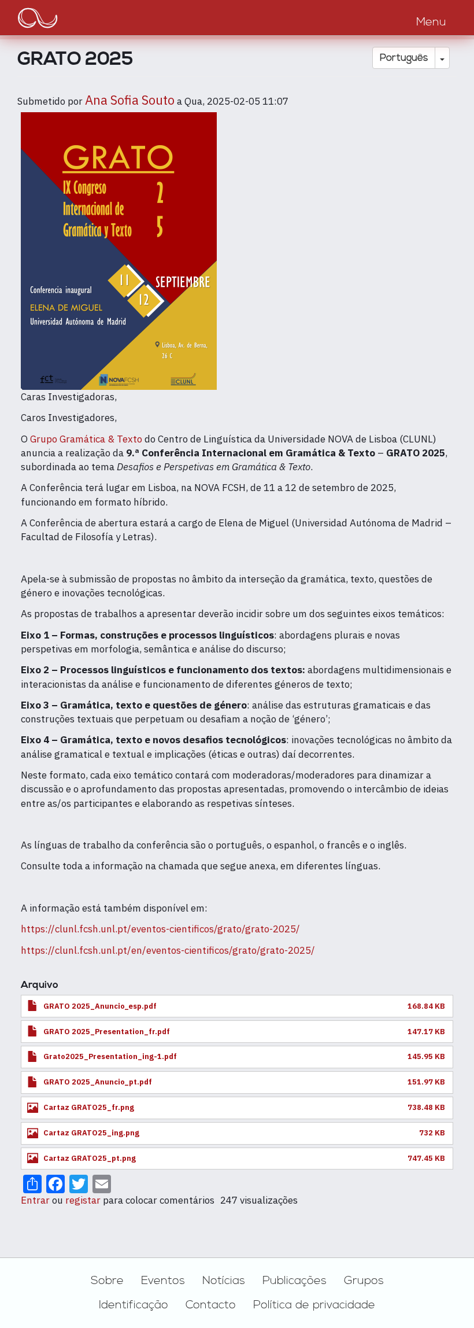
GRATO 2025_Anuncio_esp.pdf (100, 1006)
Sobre (107, 1280)
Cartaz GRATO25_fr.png (88, 1107)
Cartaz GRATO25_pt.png (89, 1158)
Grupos (364, 1280)
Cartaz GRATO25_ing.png (91, 1133)
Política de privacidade (314, 1304)
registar (83, 1200)
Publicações (294, 1280)
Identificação (133, 1304)
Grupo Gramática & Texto (86, 439)
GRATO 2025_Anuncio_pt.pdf (97, 1082)
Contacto (211, 1304)
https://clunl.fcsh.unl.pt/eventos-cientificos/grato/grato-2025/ (160, 929)
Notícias (223, 1280)
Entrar (35, 1200)
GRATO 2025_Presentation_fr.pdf (106, 1031)
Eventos (163, 1280)
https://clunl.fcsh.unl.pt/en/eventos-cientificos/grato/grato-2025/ (168, 950)
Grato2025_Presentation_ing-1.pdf (110, 1056)
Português (404, 57)
